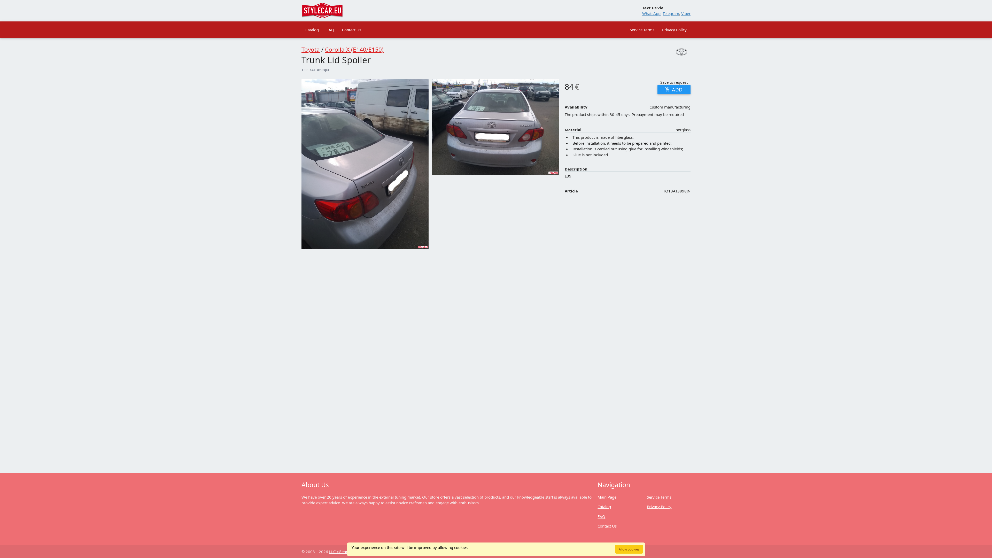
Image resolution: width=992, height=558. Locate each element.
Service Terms (642, 29)
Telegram (671, 13)
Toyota (310, 49)
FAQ (330, 29)
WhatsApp (651, 13)
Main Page (607, 497)
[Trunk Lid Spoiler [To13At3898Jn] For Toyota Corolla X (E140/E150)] (365, 164)
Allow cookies (629, 549)
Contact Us (351, 29)
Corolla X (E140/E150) (354, 49)
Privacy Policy (674, 29)
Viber (686, 13)
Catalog (312, 29)
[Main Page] (322, 10)
